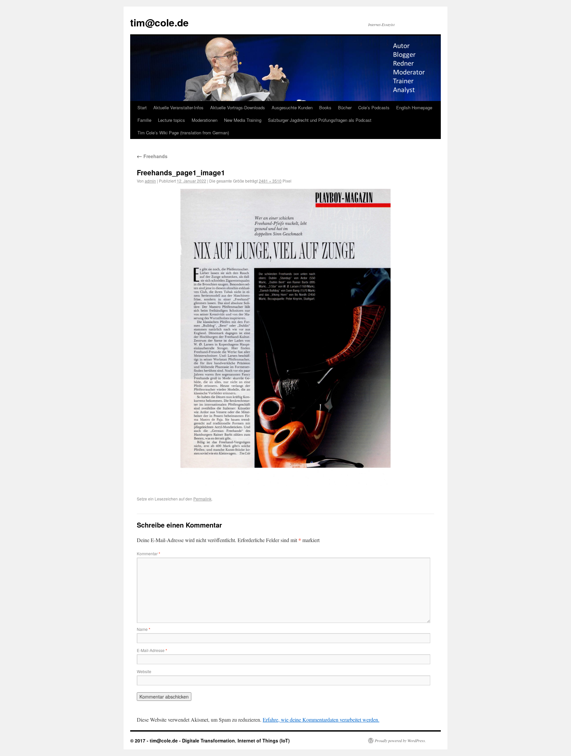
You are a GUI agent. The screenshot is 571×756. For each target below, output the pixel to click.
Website (144, 671)
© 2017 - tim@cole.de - (156, 740)
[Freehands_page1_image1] (285, 337)
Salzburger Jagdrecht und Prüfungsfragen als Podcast (319, 120)
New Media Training (242, 120)
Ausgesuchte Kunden (292, 107)
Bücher (345, 107)
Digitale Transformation (208, 740)
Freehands (152, 156)
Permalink (202, 498)
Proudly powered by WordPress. (400, 740)
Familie (144, 120)
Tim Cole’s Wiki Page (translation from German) (183, 132)
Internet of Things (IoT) (264, 740)
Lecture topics (171, 120)
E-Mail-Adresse (152, 650)
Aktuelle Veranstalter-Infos (178, 107)
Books (325, 107)
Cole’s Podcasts (374, 107)
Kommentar (148, 553)
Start (142, 107)
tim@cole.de (159, 22)
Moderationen (204, 120)
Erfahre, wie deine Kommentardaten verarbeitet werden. (321, 719)
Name (143, 629)
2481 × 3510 (270, 181)
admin (150, 181)
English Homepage (414, 107)
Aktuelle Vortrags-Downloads (237, 107)
